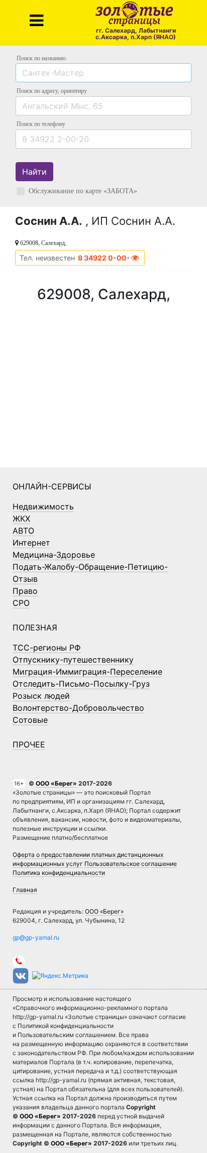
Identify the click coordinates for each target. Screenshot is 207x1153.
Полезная (35, 627)
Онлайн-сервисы (52, 486)
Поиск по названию (41, 58)
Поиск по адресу (52, 90)
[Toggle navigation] (36, 20)
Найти (34, 172)
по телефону (41, 123)
